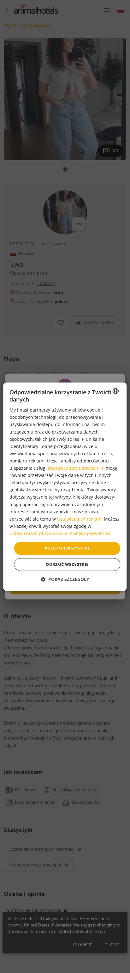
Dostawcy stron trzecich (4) (76, 468)
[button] (65, 579)
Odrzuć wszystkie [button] (67, 564)
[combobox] (116, 391)
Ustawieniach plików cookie (38, 533)
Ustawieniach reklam (79, 519)
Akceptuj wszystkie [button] (67, 548)
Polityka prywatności (91, 533)
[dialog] (65, 486)
